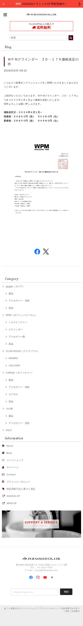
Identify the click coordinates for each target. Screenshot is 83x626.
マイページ (13, 467)
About (10, 445)
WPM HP (12, 503)
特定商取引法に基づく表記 (21, 488)
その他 (9, 408)
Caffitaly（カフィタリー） (20, 372)
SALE (9, 430)
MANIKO (13, 358)
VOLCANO (14, 365)
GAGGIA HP (13, 496)
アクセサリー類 (17, 336)
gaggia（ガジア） (15, 286)
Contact (11, 474)
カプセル (13, 394)
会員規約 (75, 611)
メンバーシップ (15, 460)
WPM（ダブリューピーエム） (21, 315)
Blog (9, 452)
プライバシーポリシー (19, 481)
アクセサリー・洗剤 (19, 300)
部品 (11, 307)
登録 (66, 591)
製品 (11, 293)
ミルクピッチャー (18, 322)
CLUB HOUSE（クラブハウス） (22, 351)
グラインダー (16, 329)
